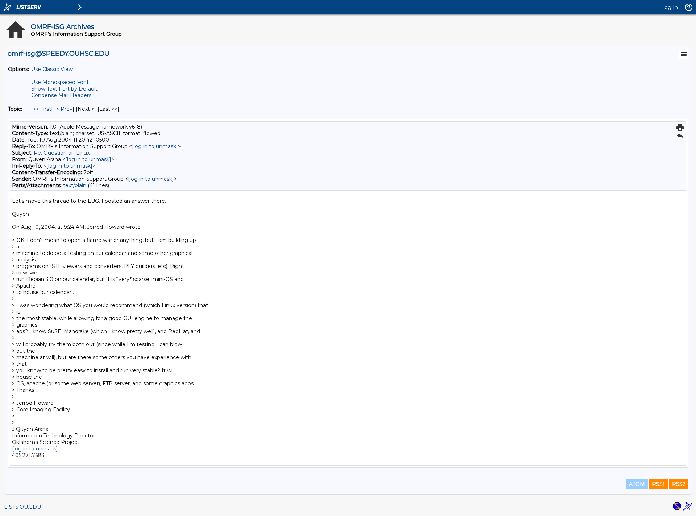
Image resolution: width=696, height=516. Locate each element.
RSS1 (658, 484)
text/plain (74, 185)
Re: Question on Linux (62, 153)
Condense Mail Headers (61, 95)
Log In (669, 7)
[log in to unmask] (155, 146)
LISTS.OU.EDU (22, 507)
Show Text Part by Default (64, 88)
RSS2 (678, 484)
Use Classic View (52, 69)
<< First (42, 109)
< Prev (64, 109)
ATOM (637, 484)
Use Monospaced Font (60, 82)
